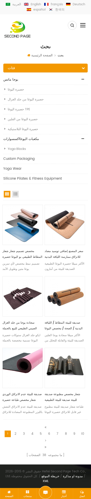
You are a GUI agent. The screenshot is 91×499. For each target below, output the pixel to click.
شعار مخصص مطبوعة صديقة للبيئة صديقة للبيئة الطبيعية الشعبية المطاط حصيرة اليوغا (63, 397)
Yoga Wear (12, 168)
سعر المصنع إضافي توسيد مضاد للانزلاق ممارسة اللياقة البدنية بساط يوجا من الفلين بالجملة (64, 254)
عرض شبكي (7, 194)
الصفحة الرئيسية (42, 55)
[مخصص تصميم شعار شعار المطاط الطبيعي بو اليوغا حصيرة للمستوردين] (22, 225)
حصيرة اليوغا (16, 89)
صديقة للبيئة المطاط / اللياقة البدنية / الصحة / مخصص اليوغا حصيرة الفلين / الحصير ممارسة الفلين (64, 325)
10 (82, 433)
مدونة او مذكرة (73, 476)
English (36, 4)
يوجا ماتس (10, 79)
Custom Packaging (19, 159)
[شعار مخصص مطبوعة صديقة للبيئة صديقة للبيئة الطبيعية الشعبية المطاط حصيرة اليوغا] (65, 368)
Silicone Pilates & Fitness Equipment (32, 178)
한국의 (59, 9)
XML (46, 481)
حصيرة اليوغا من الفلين (23, 119)
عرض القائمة (15, 194)
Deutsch (79, 4)
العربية (16, 4)
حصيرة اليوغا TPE (19, 109)
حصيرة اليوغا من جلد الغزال (26, 99)
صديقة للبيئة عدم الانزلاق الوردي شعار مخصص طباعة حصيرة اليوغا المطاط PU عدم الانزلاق (22, 397)
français (57, 4)
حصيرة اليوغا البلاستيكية (23, 129)
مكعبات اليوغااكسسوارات (21, 139)
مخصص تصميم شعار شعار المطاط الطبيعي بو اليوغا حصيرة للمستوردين (22, 254)
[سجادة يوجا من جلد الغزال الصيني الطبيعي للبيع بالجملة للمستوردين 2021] (22, 296)
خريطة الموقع (50, 476)
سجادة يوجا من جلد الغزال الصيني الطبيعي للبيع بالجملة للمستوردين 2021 (19, 325)
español (39, 9)
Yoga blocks (17, 148)
